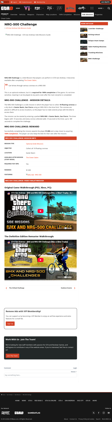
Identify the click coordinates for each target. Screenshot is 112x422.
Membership (41, 2)
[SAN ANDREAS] (70, 8)
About (66, 419)
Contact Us (73, 419)
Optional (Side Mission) (34, 144)
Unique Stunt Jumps (96, 41)
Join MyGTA (105, 2)
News (18, 8)
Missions (77, 14)
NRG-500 (38, 175)
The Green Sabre (30, 80)
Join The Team (12, 356)
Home (17, 401)
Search (98, 419)
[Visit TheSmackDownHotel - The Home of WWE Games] (5, 413)
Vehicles (22, 14)
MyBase (3, 2)
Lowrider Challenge (96, 28)
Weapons (30, 14)
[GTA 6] (27, 8)
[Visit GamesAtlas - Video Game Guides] (34, 413)
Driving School (94, 34)
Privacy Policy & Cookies (86, 419)
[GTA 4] (59, 8)
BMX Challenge (94, 59)
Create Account (27, 2)
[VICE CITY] (82, 8)
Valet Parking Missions (97, 47)
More (100, 8)
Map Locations (51, 14)
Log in (15, 2)
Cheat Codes (5, 18)
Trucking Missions (95, 52)
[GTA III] (92, 8)
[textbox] (40, 375)
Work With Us (106, 419)
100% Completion (65, 14)
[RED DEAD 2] (38, 8)
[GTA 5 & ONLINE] (49, 8)
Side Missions (87, 14)
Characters (40, 14)
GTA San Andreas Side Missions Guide (18, 28)
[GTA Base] (7, 8)
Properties (98, 14)
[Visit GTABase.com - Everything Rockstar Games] (19, 413)
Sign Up (10, 324)
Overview (13, 14)
